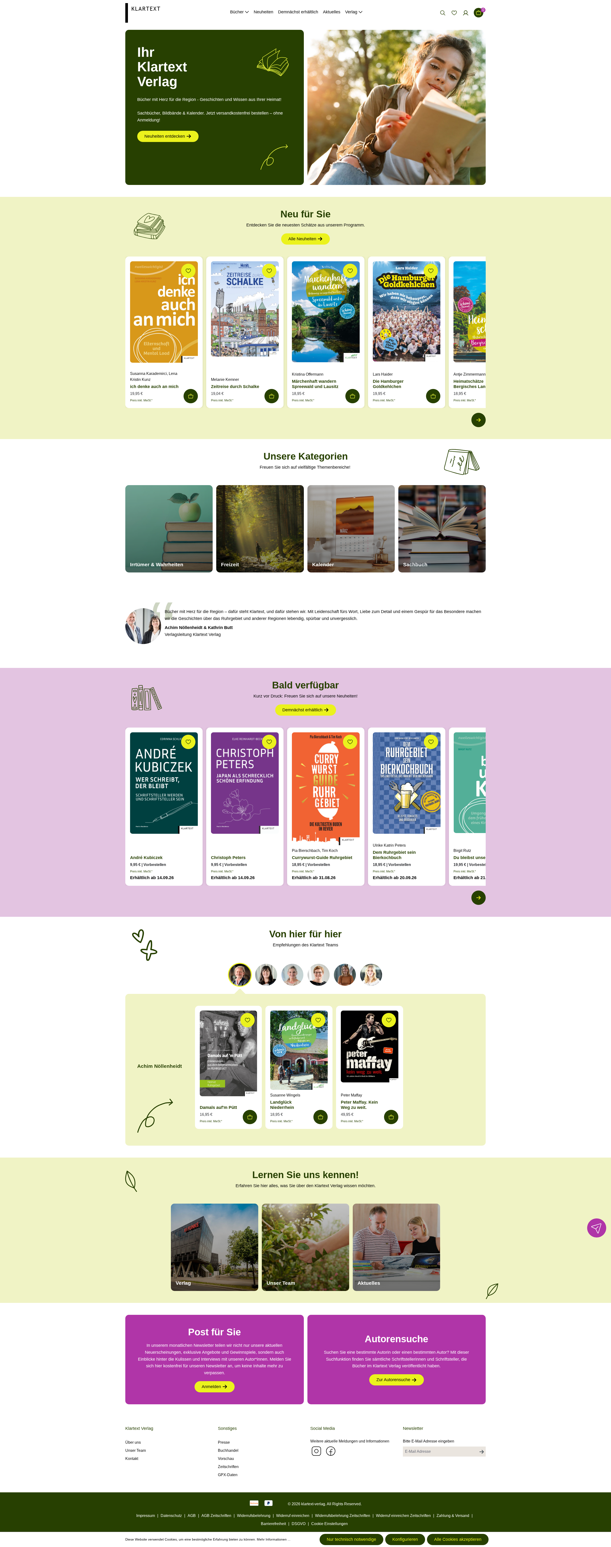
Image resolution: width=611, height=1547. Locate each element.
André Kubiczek (146, 857)
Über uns (133, 1442)
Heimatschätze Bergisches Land (470, 384)
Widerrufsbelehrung (253, 1516)
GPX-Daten (227, 1475)
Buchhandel (228, 1450)
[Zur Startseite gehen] (142, 12)
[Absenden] (482, 1452)
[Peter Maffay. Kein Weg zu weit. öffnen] (369, 1048)
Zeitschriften (228, 1467)
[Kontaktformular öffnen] (596, 1228)
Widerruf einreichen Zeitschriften (403, 1516)
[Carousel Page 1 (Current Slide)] (240, 975)
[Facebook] (331, 1451)
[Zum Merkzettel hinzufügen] (188, 271)
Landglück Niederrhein (282, 1105)
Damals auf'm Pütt (218, 1107)
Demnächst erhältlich (302, 710)
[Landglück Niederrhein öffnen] (299, 1051)
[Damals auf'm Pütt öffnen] (228, 1055)
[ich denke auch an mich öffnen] (164, 313)
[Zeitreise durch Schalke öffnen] (245, 310)
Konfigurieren (405, 1539)
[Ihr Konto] (465, 12)
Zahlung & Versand (453, 1516)
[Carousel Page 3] (292, 975)
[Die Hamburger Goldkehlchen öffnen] (407, 312)
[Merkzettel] (454, 12)
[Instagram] (316, 1451)
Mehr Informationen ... (273, 1539)
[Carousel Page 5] (345, 975)
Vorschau (226, 1459)
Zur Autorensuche (393, 1379)
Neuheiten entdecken (164, 136)
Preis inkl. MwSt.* (141, 400)
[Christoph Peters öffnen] (245, 784)
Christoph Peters (228, 857)
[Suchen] (442, 12)
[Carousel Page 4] (319, 975)
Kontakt (131, 1459)
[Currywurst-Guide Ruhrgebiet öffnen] (326, 790)
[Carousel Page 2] (266, 975)
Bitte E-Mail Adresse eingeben (428, 1441)
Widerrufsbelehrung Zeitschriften (342, 1516)
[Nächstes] (478, 420)
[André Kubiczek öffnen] (164, 784)
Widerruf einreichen (292, 1516)
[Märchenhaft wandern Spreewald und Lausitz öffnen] (326, 313)
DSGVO (299, 1524)
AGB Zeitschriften (216, 1516)
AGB (192, 1516)
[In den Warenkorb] (191, 396)
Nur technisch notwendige (351, 1539)
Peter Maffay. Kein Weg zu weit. (359, 1105)
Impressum (145, 1516)
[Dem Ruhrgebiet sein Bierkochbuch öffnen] (407, 784)
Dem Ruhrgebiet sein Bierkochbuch (394, 855)
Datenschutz (171, 1516)
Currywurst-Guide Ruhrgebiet (322, 857)
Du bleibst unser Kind (475, 857)
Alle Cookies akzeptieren (457, 1539)
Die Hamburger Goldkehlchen (388, 384)
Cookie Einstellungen (329, 1524)
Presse (224, 1442)
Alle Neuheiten (302, 238)
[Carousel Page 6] (371, 975)
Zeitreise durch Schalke (235, 386)
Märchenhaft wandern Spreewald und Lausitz (315, 384)
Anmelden (211, 1386)
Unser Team (135, 1450)
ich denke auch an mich (154, 386)
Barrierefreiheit (273, 1524)
